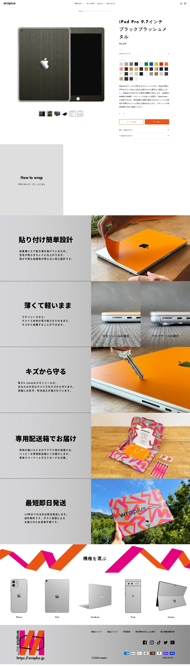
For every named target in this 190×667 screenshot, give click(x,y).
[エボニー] (141, 69)
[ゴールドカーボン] (136, 74)
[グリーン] (146, 64)
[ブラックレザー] (161, 69)
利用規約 (126, 632)
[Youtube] (173, 642)
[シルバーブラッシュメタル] (161, 74)
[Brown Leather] (126, 74)
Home (80, 11)
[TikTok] (159, 642)
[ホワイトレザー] (121, 74)
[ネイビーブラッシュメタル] (166, 74)
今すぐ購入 (157, 122)
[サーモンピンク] (121, 69)
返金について (112, 632)
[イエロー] (156, 64)
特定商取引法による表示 (145, 632)
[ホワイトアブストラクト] (136, 79)
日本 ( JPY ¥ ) (168, 658)
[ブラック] (136, 64)
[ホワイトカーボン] (146, 74)
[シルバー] (121, 64)
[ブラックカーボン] (141, 74)
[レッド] (161, 64)
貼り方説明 (91, 3)
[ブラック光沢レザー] (166, 69)
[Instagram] (152, 642)
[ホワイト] (141, 64)
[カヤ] (151, 69)
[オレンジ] (166, 64)
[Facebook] (145, 642)
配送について (96, 632)
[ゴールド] (126, 64)
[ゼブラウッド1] (136, 69)
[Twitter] (166, 642)
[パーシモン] (156, 69)
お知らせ (100, 3)
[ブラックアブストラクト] (131, 79)
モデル (121, 50)
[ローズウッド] (126, 69)
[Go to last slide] (18, 63)
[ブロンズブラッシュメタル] (156, 74)
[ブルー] (151, 64)
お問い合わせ (110, 3)
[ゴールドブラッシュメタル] (121, 79)
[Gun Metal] (151, 74)
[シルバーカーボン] (131, 74)
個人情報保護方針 (167, 632)
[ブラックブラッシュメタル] (126, 79)
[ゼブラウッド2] (146, 69)
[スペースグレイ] (131, 64)
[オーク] (131, 69)
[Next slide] (104, 63)
